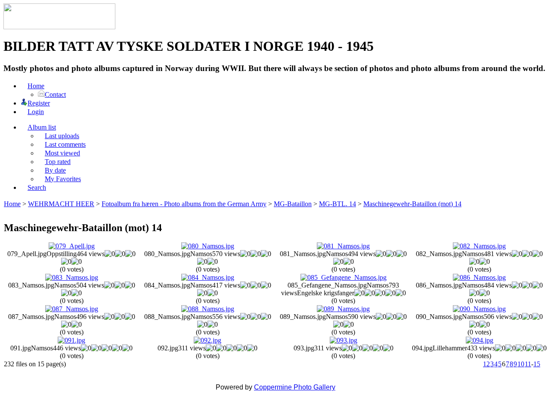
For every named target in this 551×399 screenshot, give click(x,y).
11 (528, 364)
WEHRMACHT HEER (61, 203)
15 (536, 364)
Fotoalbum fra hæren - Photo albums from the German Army (184, 203)
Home (12, 203)
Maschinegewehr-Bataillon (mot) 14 (412, 203)
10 (520, 364)
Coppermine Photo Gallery (294, 387)
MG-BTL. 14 (337, 203)
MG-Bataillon (293, 203)
